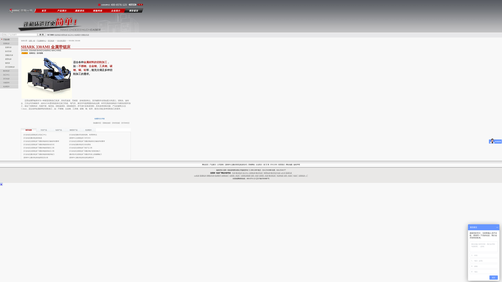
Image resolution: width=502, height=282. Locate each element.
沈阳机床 (252, 173)
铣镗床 (7, 63)
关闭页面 (116, 123)
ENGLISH (273, 165)
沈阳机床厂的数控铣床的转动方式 (42, 144)
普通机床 (6, 43)
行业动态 (27, 135)
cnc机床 (196, 176)
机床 (278, 173)
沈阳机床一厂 (303, 176)
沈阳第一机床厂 (235, 176)
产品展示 (213, 165)
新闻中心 (73, 138)
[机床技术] (243, 165)
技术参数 (40, 53)
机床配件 (78, 35)
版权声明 (297, 165)
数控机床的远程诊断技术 (85, 157)
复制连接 (106, 123)
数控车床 (274, 173)
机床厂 (295, 176)
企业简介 (259, 165)
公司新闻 (220, 165)
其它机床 (6, 79)
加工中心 (71, 35)
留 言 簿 (266, 165)
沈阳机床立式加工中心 (39, 135)
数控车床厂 (260, 173)
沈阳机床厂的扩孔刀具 (84, 148)
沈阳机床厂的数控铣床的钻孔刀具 (42, 151)
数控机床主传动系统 (84, 144)
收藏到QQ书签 (100, 119)
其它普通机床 (10, 67)
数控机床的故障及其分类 (39, 157)
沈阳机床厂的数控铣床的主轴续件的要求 (45, 141)
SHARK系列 (61, 41)
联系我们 (281, 165)
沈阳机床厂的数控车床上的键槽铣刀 (89, 154)
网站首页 (205, 165)
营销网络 (251, 165)
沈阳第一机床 (263, 176)
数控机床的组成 (36, 138)
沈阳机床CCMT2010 (83, 138)
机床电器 (58, 35)
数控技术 (73, 154)
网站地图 (289, 165)
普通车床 (8, 47)
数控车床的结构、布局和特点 (87, 135)
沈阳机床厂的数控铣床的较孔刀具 (42, 148)
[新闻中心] (228, 165)
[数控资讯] (236, 165)
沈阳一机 (32, 41)
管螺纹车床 (85, 35)
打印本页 (125, 123)
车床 (233, 173)
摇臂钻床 (64, 35)
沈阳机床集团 (245, 176)
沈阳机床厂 (225, 176)
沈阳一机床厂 (288, 176)
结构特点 (32, 53)
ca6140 (283, 173)
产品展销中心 (41, 41)
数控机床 (6, 71)
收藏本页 (97, 123)
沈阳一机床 (255, 176)
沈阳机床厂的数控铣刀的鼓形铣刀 (88, 151)
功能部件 (6, 83)
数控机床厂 (273, 176)
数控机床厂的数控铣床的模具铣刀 (42, 154)
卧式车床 (8, 51)
